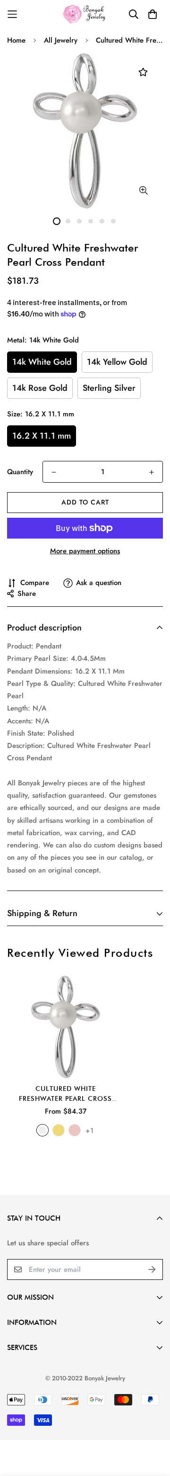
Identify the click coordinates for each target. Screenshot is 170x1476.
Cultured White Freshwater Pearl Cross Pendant (65, 1094)
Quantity (20, 472)
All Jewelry (60, 40)
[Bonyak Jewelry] (85, 14)
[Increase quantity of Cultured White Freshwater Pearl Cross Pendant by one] (151, 472)
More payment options (85, 551)
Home (16, 40)
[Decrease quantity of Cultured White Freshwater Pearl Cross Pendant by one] (54, 472)
